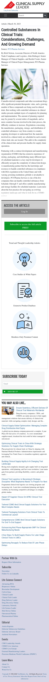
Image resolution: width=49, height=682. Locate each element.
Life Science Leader (9, 608)
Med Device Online (9, 611)
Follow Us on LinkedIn (10, 573)
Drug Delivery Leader (9, 600)
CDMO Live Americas (10, 646)
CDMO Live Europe (9, 648)
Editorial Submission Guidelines (13, 629)
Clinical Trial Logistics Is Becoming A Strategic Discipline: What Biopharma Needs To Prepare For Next (24, 480)
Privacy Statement (14, 676)
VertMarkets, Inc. (23, 674)
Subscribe (14, 10)
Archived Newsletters (9, 634)
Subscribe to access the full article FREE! (25, 226)
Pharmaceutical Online (10, 616)
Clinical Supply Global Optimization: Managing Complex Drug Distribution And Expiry (24, 426)
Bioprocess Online (8, 586)
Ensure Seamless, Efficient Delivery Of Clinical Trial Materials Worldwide (32, 409)
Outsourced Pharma (9, 613)
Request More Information (11, 562)
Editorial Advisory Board (11, 631)
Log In (6, 10)
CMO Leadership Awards (11, 643)
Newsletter (6, 571)
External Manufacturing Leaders (13, 651)
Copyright (5, 674)
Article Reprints (7, 626)
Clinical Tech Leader (9, 597)
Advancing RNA (8, 584)
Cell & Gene (6, 592)
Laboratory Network (9, 605)
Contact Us (6, 667)
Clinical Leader (7, 594)
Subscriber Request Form (29, 676)
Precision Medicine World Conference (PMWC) (19, 654)
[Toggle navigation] (5, 15)
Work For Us (6, 669)
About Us (5, 664)
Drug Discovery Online (10, 602)
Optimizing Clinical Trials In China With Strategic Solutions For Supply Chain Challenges (22, 444)
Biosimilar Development (10, 589)
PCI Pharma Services (16, 49)
